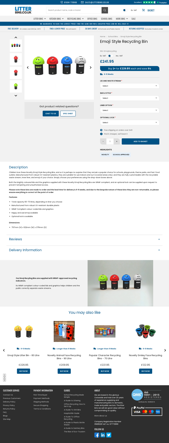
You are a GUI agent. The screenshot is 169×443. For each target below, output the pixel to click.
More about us (100, 416)
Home (102, 36)
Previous (16, 37)
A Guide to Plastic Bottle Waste (74, 423)
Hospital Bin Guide (71, 413)
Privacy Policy (9, 405)
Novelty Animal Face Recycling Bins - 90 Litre (64, 357)
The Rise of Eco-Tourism (74, 432)
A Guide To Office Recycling (71, 418)
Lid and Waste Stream (111, 81)
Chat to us (50, 113)
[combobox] (74, 10)
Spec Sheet (68, 113)
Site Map (7, 419)
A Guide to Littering (72, 400)
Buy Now (23, 371)
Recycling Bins (74, 18)
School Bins (106, 18)
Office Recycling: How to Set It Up (74, 405)
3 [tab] (4, 380)
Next (16, 96)
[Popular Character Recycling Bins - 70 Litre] (105, 331)
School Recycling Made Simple (74, 396)
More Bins (120, 18)
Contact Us (8, 395)
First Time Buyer (40, 395)
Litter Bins (38, 18)
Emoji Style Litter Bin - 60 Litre (23, 355)
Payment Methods (41, 398)
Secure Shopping (41, 405)
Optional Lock (108, 117)
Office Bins (92, 18)
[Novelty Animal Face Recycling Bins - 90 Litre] (64, 331)
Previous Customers (11, 398)
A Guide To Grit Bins (72, 410)
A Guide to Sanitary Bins (74, 428)
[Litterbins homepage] (23, 13)
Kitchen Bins (55, 18)
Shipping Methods (41, 402)
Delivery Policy (9, 402)
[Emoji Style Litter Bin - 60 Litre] (23, 331)
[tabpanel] (23, 346)
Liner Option (106, 105)
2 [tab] (4, 378)
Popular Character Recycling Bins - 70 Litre (105, 357)
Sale (133, 18)
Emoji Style (106, 93)
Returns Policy (9, 409)
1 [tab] (4, 375)
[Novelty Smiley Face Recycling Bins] (145, 331)
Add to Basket (140, 141)
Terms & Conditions (42, 409)
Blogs (5, 416)
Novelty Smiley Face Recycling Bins (145, 357)
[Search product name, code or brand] (105, 10)
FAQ (5, 412)
